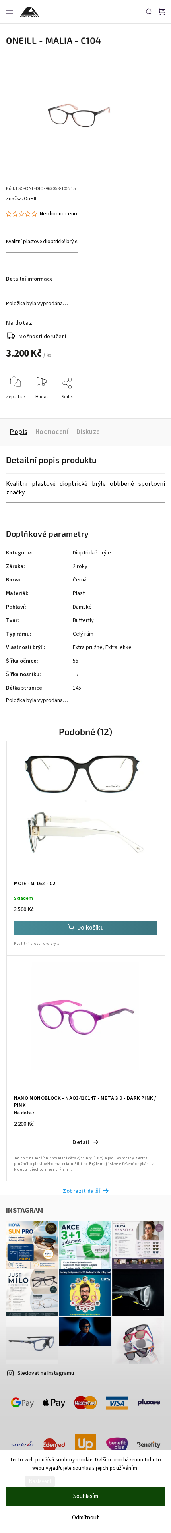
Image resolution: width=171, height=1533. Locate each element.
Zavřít (146, 407)
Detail (80, 1142)
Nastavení (40, 1481)
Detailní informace (29, 279)
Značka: (21, 198)
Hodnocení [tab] (52, 432)
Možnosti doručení (42, 337)
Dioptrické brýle (92, 553)
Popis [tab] (18, 432)
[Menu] (9, 12)
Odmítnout (85, 1518)
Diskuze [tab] (88, 432)
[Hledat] (149, 11)
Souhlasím (85, 1496)
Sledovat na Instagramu (45, 1373)
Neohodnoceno (58, 214)
